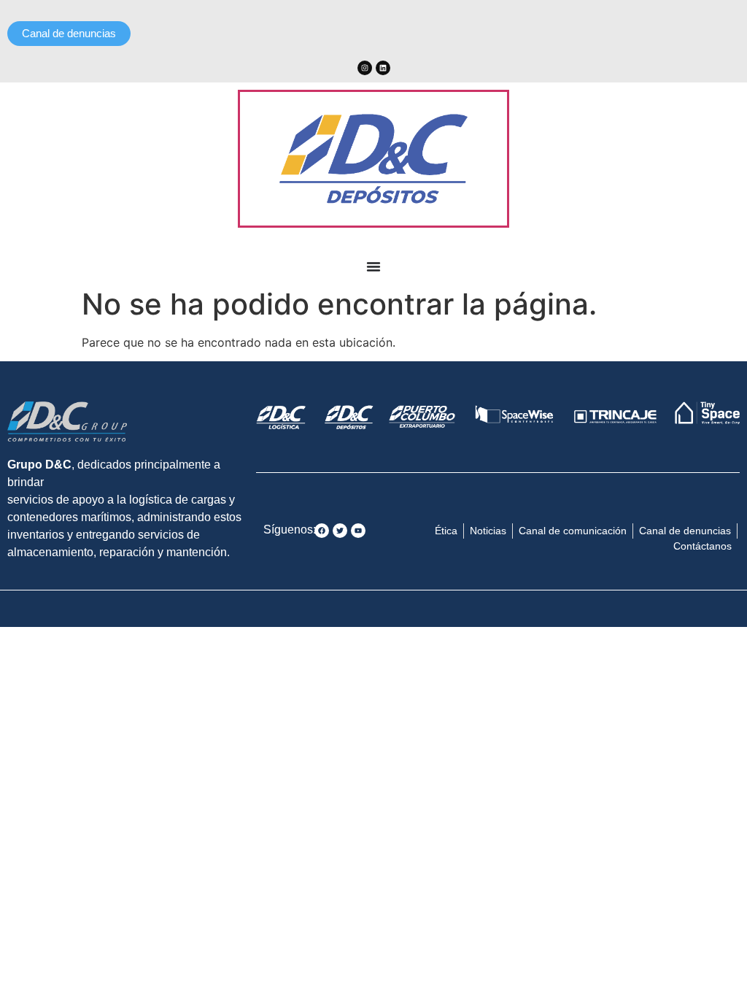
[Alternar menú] (373, 266)
